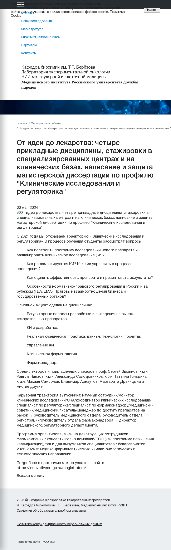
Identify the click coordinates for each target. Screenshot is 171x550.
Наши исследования (37, 21)
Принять (151, 10)
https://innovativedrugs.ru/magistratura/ (51, 468)
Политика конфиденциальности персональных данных (59, 524)
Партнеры (29, 45)
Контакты (28, 53)
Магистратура (32, 29)
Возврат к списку (30, 475)
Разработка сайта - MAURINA (36, 542)
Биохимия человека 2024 (40, 37)
